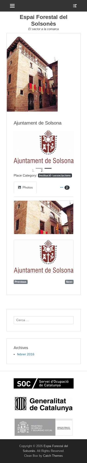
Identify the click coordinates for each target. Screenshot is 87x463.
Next (69, 281)
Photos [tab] (28, 187)
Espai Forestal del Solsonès (44, 20)
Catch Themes (53, 455)
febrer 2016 (25, 354)
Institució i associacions (55, 175)
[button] (18, 151)
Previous (20, 281)
